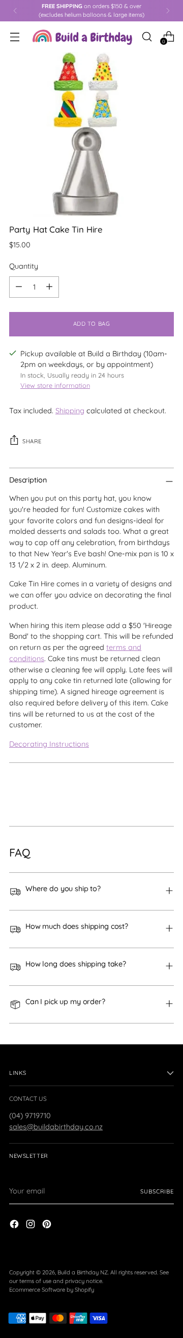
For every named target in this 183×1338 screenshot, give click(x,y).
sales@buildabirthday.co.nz (56, 1126)
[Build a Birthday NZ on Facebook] (15, 1226)
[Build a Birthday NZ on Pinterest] (48, 1226)
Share (32, 441)
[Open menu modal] (14, 36)
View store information (55, 385)
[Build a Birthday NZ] (82, 36)
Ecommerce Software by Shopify (51, 1289)
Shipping (69, 410)
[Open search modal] (146, 36)
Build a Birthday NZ (82, 1272)
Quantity (23, 266)
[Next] (168, 10)
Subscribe (157, 1191)
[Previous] (15, 10)
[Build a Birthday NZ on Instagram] (31, 1226)
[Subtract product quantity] (19, 287)
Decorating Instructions (49, 744)
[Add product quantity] (49, 287)
